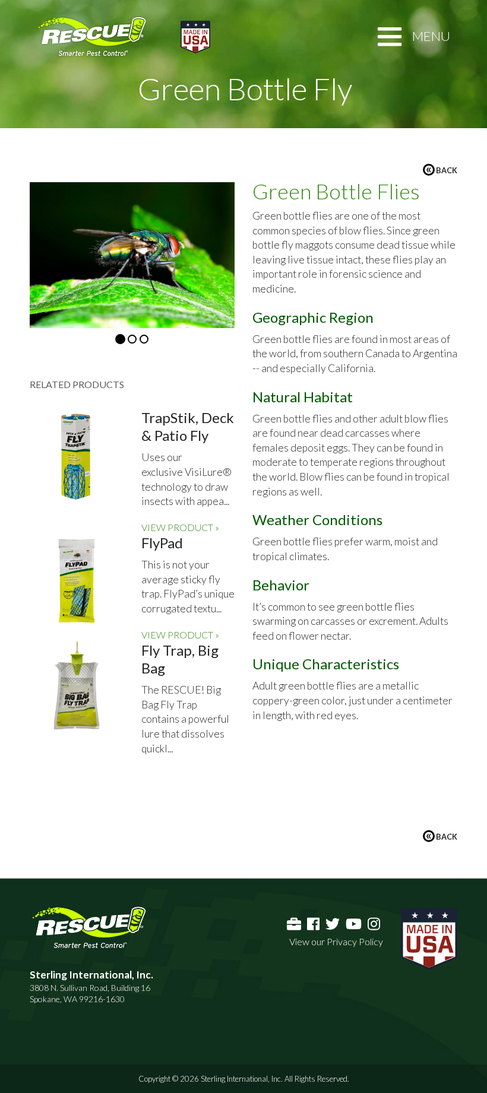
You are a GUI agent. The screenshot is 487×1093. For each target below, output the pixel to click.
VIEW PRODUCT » (180, 527)
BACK (441, 170)
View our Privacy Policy (336, 941)
